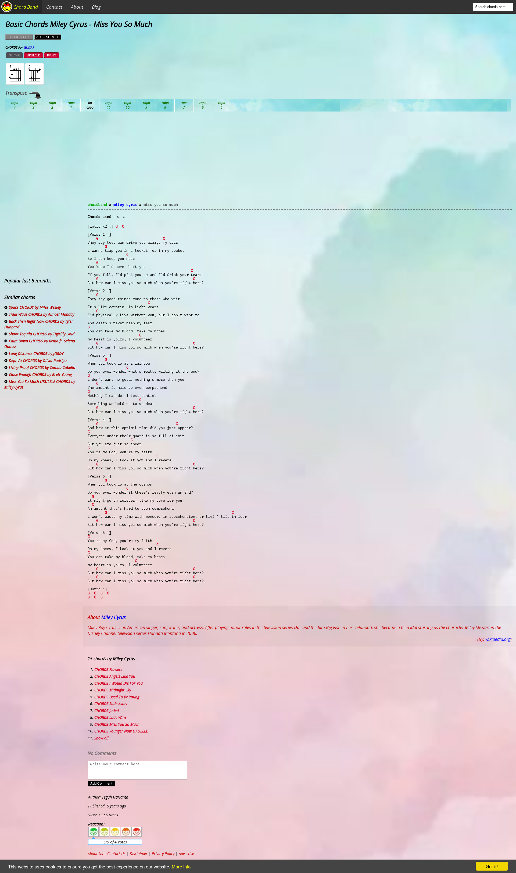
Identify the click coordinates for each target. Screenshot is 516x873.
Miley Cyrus (125, 205)
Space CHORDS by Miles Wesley (35, 307)
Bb (52, 105)
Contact (54, 7)
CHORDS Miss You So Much (116, 724)
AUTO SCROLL (47, 37)
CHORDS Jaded (106, 710)
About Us (95, 853)
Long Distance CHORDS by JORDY (36, 353)
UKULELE (33, 55)
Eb (146, 105)
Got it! (492, 866)
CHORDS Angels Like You (114, 676)
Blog (96, 7)
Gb (203, 105)
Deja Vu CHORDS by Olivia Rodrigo (38, 360)
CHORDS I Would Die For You (118, 683)
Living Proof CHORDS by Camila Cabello (42, 367)
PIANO (51, 55)
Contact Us (116, 853)
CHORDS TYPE (19, 37)
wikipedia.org (497, 639)
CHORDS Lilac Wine (110, 717)
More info (181, 866)
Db (108, 105)
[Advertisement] (299, 160)
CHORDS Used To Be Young (116, 696)
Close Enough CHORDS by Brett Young (40, 374)
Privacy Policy (163, 853)
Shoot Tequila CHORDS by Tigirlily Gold (41, 333)
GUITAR (14, 55)
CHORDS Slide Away (110, 703)
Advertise (186, 853)
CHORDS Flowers (108, 669)
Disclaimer (139, 853)
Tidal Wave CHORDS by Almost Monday (41, 314)
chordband (97, 205)
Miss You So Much (161, 205)
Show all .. (103, 738)
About (77, 7)
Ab (14, 105)
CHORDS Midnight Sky (112, 689)
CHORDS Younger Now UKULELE (121, 731)
